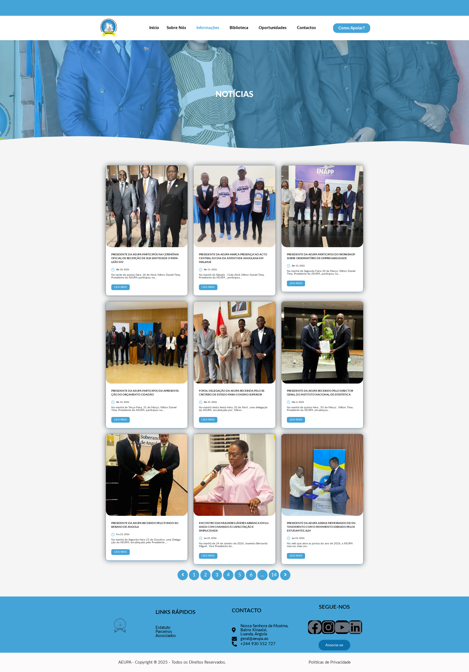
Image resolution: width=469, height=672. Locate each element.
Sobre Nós (176, 28)
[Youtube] (342, 627)
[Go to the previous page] (183, 575)
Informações (208, 28)
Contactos (306, 28)
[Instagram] (328, 627)
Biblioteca (239, 28)
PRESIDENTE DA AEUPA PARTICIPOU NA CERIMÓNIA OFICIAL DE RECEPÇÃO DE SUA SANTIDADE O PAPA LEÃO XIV (145, 258)
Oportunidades (273, 28)
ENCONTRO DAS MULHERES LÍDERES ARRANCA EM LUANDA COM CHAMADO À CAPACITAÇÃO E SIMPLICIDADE (234, 527)
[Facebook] (315, 627)
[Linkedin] (355, 627)
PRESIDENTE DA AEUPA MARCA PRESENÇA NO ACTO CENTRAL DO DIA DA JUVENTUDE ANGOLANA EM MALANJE (233, 258)
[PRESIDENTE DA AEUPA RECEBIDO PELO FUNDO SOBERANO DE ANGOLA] (147, 475)
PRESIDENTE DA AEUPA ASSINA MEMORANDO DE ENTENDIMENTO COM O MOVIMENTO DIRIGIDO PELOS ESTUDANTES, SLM (321, 527)
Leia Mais (120, 287)
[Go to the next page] (285, 575)
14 (274, 575)
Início (154, 28)
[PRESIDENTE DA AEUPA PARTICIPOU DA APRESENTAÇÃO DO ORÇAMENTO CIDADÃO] (147, 342)
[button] (178, 28)
